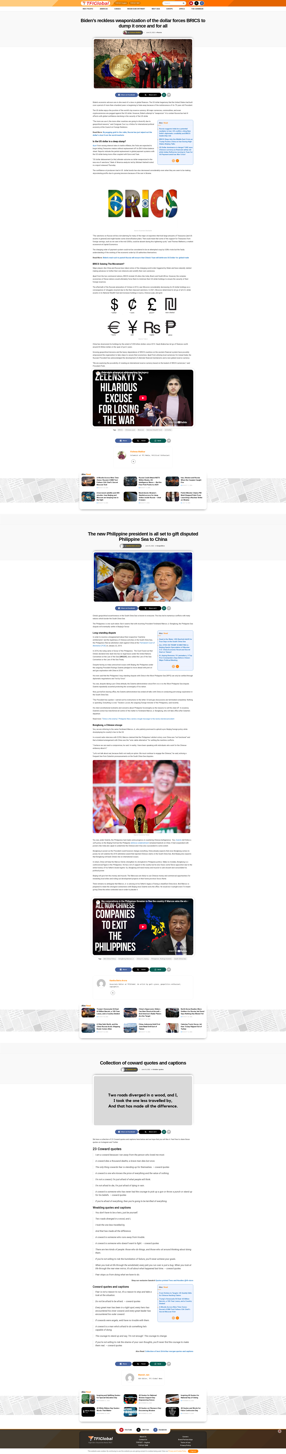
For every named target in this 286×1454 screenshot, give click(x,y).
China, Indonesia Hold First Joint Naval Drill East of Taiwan (149, 1026)
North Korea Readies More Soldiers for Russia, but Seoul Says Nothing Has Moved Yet (192, 1011)
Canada (117, 9)
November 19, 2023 (188, 1413)
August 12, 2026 (187, 1032)
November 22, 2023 (104, 1413)
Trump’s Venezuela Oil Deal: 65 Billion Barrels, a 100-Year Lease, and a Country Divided (108, 1011)
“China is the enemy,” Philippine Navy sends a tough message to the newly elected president (138, 719)
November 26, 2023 (146, 1403)
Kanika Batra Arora (133, 546)
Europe (169, 9)
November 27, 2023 (104, 1400)
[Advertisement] (143, 519)
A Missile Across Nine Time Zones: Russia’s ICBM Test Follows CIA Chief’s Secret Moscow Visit (174, 1309)
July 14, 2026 (186, 503)
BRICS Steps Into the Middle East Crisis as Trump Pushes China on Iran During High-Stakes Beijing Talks (176, 141)
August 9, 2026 (144, 503)
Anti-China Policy (110, 959)
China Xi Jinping (143, 959)
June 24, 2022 (145, 1069)
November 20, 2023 (146, 1413)
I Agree (193, 1451)
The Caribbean (197, 9)
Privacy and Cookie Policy (177, 1451)
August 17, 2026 (145, 487)
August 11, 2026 (187, 485)
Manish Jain (131, 1069)
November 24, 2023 (188, 1400)
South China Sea (180, 959)
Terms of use (185, 1442)
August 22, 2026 (103, 1032)
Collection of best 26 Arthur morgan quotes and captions (169, 1351)
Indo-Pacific (88, 9)
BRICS (120, 430)
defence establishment (139, 843)
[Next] (177, 160)
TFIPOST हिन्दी (134, 3)
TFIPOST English (121, 3)
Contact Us (143, 1439)
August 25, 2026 (145, 1019)
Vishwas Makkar (135, 32)
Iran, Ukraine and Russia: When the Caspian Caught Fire (191, 480)
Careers (185, 1437)
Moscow (141, 430)
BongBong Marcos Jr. (126, 959)
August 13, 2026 (145, 1032)
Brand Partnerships (185, 1439)
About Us (143, 1437)
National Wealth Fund (154, 430)
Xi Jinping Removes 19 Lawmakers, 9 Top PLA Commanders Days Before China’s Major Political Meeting (175, 658)
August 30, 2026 (103, 487)
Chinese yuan (130, 430)
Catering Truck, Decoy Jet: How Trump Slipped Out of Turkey (191, 1026)
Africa (182, 9)
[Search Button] (184, 3)
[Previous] (173, 160)
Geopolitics (161, 546)
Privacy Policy (185, 1445)
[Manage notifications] (279, 1431)
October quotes (158, 1069)
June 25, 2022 (150, 32)
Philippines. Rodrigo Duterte (161, 959)
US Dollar (168, 430)
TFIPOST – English (143, 1442)
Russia (159, 32)
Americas (104, 9)
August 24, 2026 (187, 1016)
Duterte (178, 840)
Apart (95, 146)
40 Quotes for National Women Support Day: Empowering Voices (148, 1397)
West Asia (156, 9)
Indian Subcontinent (136, 9)
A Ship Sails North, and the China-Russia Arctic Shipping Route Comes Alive (108, 1026)
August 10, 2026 (103, 503)
